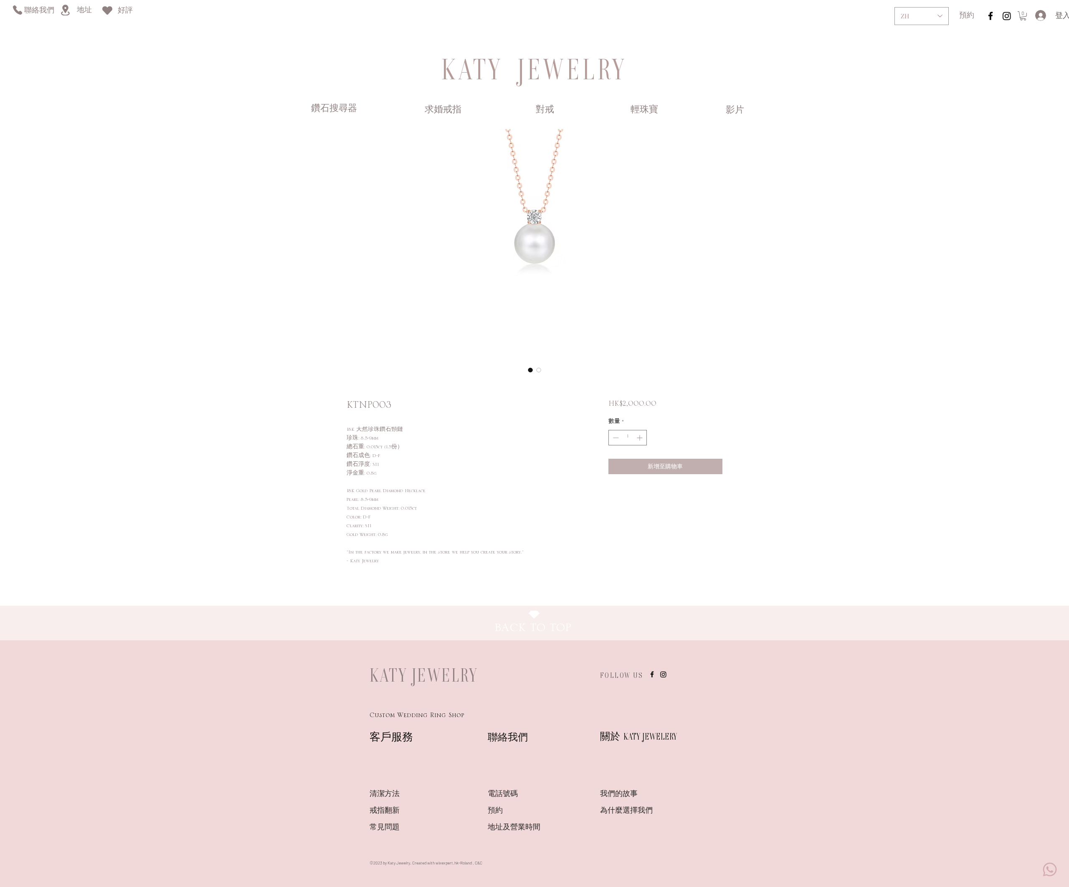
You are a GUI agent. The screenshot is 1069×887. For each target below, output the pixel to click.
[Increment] (640, 437)
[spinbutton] (627, 437)
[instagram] (990, 15)
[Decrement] (615, 437)
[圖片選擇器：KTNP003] (530, 370)
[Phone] (17, 10)
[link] (1023, 15)
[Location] (65, 10)
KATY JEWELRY (424, 675)
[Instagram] (1006, 15)
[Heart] (107, 10)
